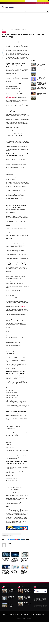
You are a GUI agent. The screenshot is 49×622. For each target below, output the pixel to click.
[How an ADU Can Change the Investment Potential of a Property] (33, 98)
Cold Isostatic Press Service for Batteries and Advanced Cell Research (24, 560)
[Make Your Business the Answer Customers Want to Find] (33, 88)
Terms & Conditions (37, 614)
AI (44, 11)
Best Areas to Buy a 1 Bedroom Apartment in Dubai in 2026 (27, 603)
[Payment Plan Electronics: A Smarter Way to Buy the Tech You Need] (25, 567)
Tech (5, 11)
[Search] (47, 11)
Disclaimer (29, 614)
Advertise (17, 614)
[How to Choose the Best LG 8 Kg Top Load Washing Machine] (33, 69)
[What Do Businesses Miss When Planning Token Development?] (33, 79)
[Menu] (2, 11)
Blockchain (29, 11)
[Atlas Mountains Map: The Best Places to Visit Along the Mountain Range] (33, 74)
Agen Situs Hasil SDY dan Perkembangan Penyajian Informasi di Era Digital (41, 83)
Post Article (24, 616)
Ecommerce (34, 11)
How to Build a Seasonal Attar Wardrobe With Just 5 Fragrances (27, 591)
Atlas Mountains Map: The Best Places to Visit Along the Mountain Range (41, 73)
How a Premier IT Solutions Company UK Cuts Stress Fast (15, 571)
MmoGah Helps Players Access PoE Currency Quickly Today (41, 64)
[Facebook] (3, 48)
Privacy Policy (23, 614)
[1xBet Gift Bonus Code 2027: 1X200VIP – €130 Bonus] (20, 598)
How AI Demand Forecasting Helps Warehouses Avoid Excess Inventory (14, 560)
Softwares (21, 11)
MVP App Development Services (7, 535)
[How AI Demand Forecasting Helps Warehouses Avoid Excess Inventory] (15, 554)
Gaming (13, 11)
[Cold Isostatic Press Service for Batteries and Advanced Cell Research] (25, 554)
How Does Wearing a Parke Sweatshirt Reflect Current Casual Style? (42, 93)
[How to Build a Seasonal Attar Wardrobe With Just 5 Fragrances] (20, 591)
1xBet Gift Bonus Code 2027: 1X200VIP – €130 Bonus (27, 597)
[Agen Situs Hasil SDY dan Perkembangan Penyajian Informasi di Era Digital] (33, 84)
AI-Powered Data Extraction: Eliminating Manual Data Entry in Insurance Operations (6, 572)
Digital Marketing (40, 11)
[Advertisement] (24, 20)
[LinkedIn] (3, 52)
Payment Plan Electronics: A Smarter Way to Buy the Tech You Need (25, 572)
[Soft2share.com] (7, 7)
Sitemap (43, 614)
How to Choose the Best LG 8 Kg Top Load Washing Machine (42, 69)
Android (16, 11)
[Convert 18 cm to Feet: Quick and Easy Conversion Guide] (6, 554)
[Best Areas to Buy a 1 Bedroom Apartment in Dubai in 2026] (20, 604)
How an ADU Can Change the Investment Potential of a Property (42, 98)
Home (4, 614)
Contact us (12, 614)
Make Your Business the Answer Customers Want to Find (42, 88)
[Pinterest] (3, 55)
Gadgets (25, 11)
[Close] (48, 0)
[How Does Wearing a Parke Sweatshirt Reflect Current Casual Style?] (33, 93)
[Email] (3, 57)
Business (8, 11)
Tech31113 (6, 39)
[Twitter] (3, 50)
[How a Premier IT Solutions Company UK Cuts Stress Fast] (15, 567)
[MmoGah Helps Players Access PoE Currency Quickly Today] (33, 64)
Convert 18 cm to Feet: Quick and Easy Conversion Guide (6, 559)
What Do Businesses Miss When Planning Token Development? (41, 78)
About (7, 614)
